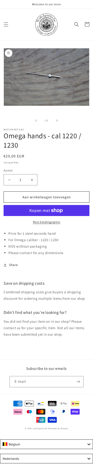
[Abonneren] (78, 381)
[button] (6, 24)
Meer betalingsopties (46, 222)
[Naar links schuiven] (36, 120)
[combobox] (46, 444)
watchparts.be (40, 428)
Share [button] (13, 265)
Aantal (8, 170)
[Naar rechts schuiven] (57, 120)
